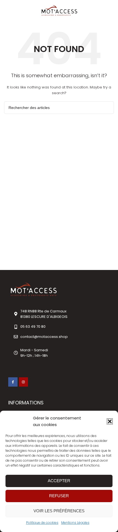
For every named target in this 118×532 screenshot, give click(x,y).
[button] (110, 421)
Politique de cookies (42, 522)
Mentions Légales (75, 522)
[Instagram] (23, 382)
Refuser (59, 495)
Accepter (59, 480)
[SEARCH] (107, 107)
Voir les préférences (59, 510)
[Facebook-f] (13, 382)
